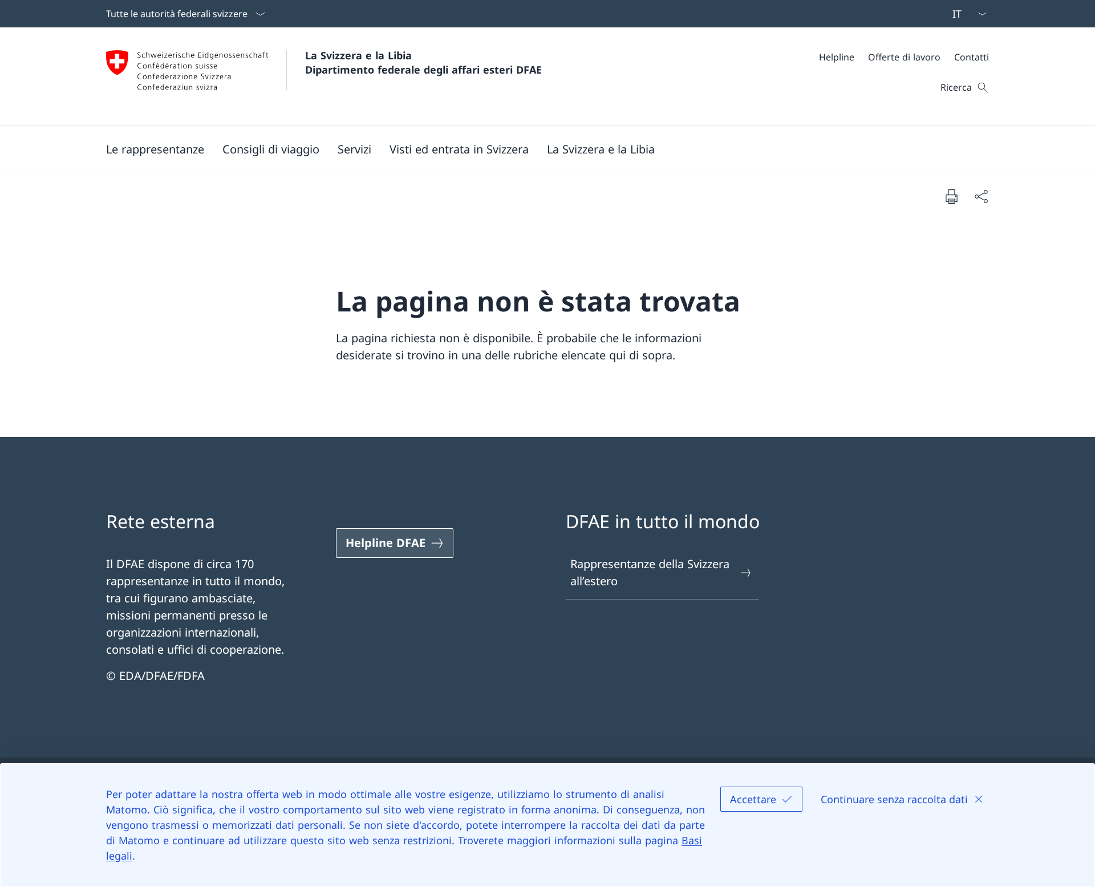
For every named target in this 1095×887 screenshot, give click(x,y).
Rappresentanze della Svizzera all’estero (649, 572)
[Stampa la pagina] (951, 196)
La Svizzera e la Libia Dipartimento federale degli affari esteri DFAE (423, 62)
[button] (155, 149)
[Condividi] (981, 196)
